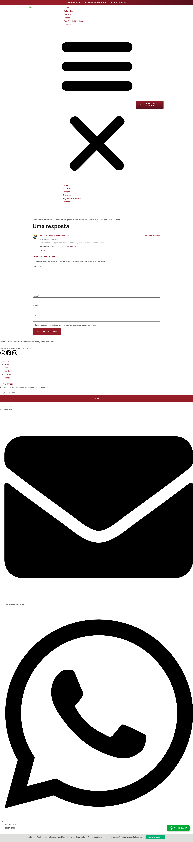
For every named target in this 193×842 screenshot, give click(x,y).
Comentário (38, 266)
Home (66, 7)
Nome (36, 296)
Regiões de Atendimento (74, 21)
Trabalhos (68, 18)
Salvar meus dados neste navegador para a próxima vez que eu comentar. (65, 325)
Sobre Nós (68, 11)
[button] (97, 104)
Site (34, 315)
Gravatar (73, 246)
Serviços (68, 14)
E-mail (36, 306)
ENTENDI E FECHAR (155, 837)
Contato (67, 24)
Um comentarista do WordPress (52, 235)
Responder (43, 250)
